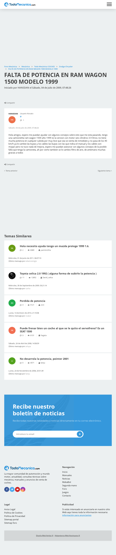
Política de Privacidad (14, 516)
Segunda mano (69, 485)
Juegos (65, 492)
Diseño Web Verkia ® (44, 535)
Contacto (66, 495)
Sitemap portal (11, 519)
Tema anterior (11, 171)
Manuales (67, 475)
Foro (64, 488)
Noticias (66, 478)
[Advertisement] (58, 37)
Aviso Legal (9, 509)
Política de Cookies (13, 512)
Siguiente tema (104, 171)
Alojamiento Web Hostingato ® (67, 535)
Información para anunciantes (76, 515)
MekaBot (66, 482)
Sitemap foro (10, 522)
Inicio (64, 471)
